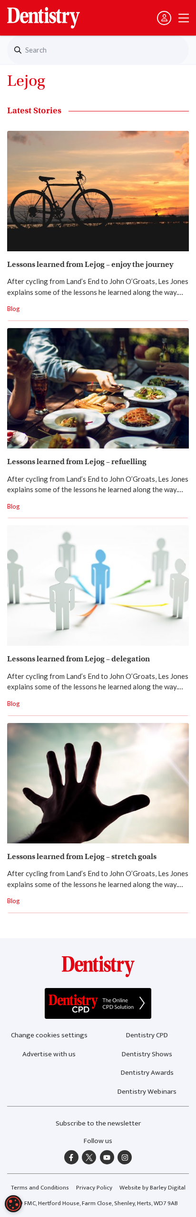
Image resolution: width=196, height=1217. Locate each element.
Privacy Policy (94, 1187)
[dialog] (13, 1203)
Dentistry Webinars (147, 1092)
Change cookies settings (49, 1035)
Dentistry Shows (147, 1054)
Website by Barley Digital (152, 1187)
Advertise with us (49, 1054)
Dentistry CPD (147, 1035)
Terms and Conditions (40, 1187)
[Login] (164, 18)
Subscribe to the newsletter (98, 1123)
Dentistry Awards (147, 1073)
